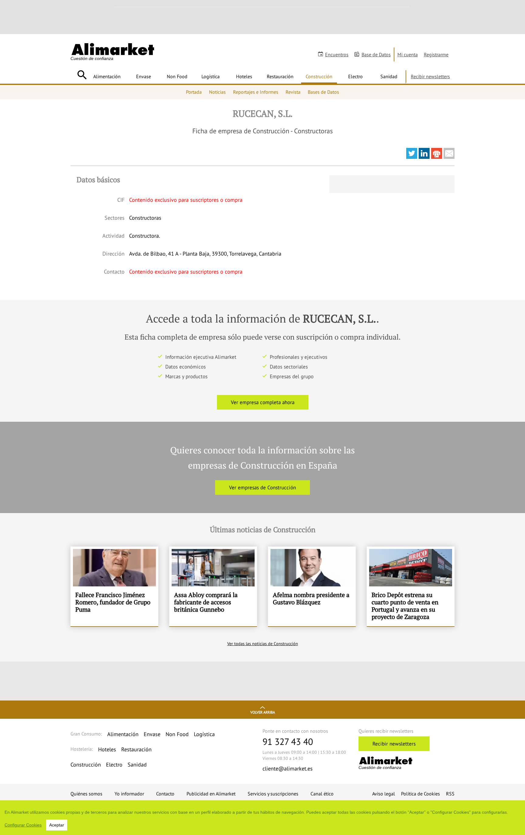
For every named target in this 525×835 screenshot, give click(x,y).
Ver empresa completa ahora (262, 402)
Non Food (177, 76)
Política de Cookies (420, 794)
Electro (355, 76)
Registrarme (436, 54)
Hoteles (244, 76)
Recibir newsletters (430, 76)
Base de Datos (376, 54)
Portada (194, 92)
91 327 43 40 (287, 741)
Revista (293, 92)
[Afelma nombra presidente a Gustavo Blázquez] (312, 586)
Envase (143, 76)
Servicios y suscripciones (273, 794)
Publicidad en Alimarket (211, 794)
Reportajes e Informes (255, 92)
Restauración (280, 76)
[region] (262, 817)
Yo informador (129, 794)
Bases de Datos (323, 92)
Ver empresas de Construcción (262, 487)
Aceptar (56, 825)
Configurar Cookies (23, 825)
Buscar (81, 74)
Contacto (165, 794)
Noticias (217, 92)
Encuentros (336, 54)
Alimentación (107, 76)
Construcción (319, 76)
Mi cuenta (407, 54)
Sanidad (388, 76)
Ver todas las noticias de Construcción (262, 643)
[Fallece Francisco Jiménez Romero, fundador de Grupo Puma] (114, 586)
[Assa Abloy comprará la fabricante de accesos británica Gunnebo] (213, 586)
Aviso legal (383, 794)
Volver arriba (262, 712)
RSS (450, 794)
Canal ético (322, 794)
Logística (210, 76)
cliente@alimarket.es (287, 768)
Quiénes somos (86, 794)
